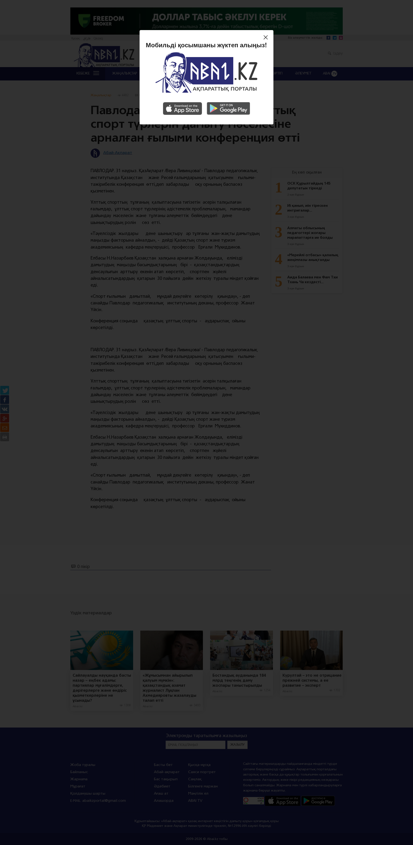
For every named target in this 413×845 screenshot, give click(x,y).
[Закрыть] (267, 38)
